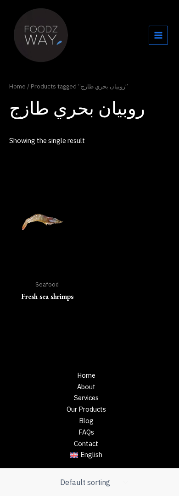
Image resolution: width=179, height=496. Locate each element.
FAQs (86, 432)
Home (17, 86)
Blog (86, 420)
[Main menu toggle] (158, 35)
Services (86, 397)
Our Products (86, 409)
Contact (86, 443)
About (86, 386)
